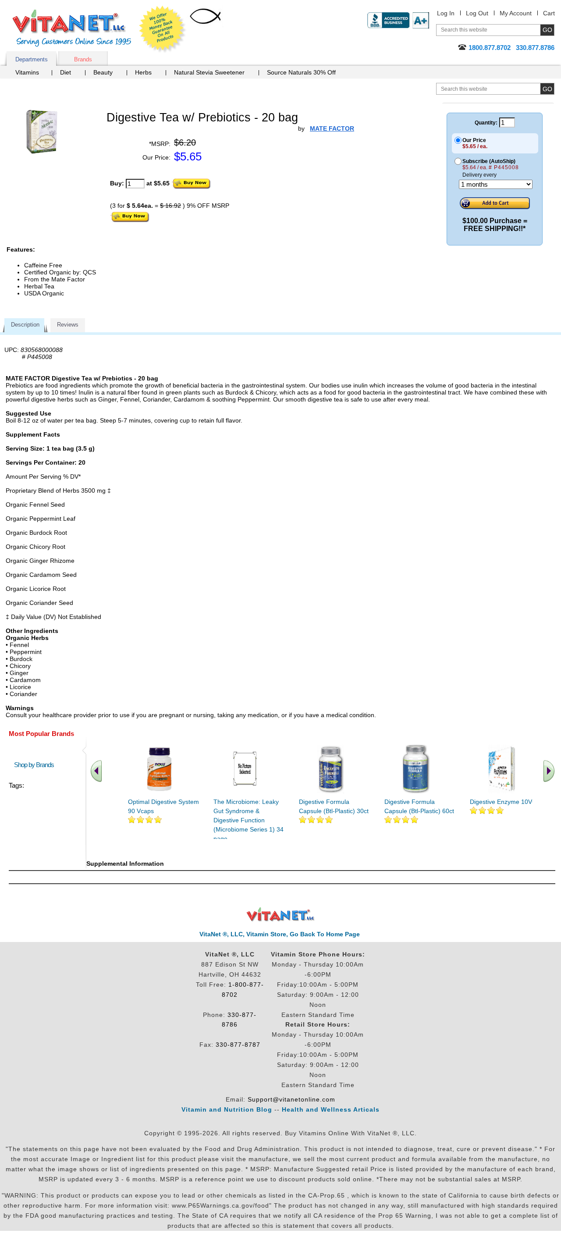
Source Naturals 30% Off (301, 72)
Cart (549, 13)
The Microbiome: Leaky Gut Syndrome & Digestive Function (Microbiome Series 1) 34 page (248, 820)
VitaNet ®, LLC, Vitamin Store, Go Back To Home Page (279, 934)
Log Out (477, 13)
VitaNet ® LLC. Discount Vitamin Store (281, 914)
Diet (65, 72)
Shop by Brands (36, 764)
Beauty (103, 72)
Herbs (143, 72)
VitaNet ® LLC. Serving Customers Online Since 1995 (72, 28)
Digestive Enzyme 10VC (503, 801)
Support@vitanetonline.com (291, 1099)
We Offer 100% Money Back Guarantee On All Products (162, 29)
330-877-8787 (238, 1044)
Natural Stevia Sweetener (209, 72)
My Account (516, 13)
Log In (445, 13)
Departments (31, 59)
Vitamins (27, 72)
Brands (83, 59)
